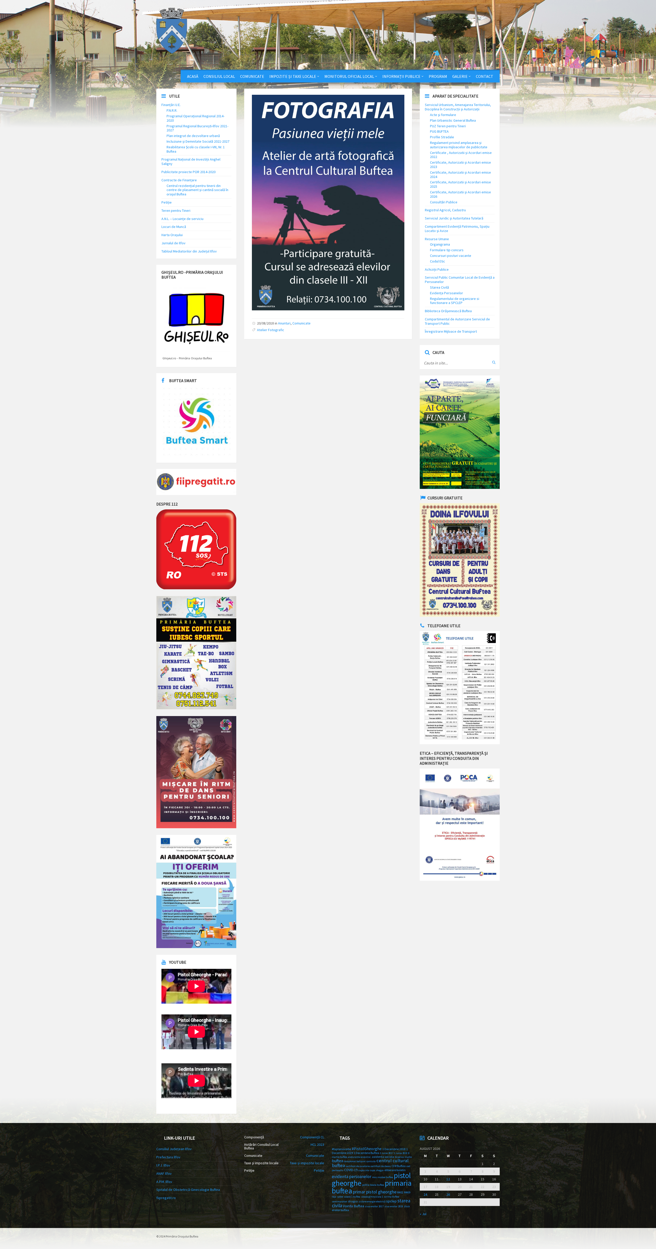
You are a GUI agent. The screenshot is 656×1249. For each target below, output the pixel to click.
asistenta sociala (383, 1157)
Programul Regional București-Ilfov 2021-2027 (197, 128)
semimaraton (339, 1201)
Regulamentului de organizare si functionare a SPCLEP (454, 300)
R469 (407, 1192)
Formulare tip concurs (447, 250)
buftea (337, 1160)
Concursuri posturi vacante (450, 255)
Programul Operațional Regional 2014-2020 (195, 118)
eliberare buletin (395, 1170)
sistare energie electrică (371, 1201)
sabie (340, 1196)
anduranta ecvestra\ (359, 1157)
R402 (400, 1192)
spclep (391, 1201)
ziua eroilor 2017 (374, 1206)
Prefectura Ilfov (168, 1157)
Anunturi (284, 323)
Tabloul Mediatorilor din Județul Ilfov (189, 251)
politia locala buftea (373, 1185)
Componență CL (312, 1137)
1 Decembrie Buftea (366, 1153)
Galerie (460, 76)
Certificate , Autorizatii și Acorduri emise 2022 (461, 154)
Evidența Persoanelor (446, 293)
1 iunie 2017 (386, 1153)
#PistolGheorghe (367, 1148)
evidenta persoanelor (351, 1176)
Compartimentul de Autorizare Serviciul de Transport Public (457, 321)
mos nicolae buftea (382, 1177)
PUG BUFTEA (439, 131)
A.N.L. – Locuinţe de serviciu (182, 218)
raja (334, 1196)
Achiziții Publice (437, 269)
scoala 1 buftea (352, 1196)
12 (448, 1179)
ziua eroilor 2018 (393, 1206)
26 (448, 1194)
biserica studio (403, 1157)
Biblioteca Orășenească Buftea (448, 311)
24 (425, 1194)
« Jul (423, 1214)
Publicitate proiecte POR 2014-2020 (188, 172)
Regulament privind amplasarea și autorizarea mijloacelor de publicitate (458, 144)
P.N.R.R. (172, 110)
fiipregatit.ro (166, 1197)
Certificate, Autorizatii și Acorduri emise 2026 (460, 194)
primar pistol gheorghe (374, 1192)
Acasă (192, 76)
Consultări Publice (443, 202)
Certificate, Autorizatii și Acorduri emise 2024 (460, 174)
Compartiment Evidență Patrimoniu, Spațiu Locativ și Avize (457, 228)
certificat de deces (381, 1166)
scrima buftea (391, 1196)
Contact (484, 76)
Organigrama (440, 244)
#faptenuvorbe (341, 1149)
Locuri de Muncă (173, 226)
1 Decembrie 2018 (393, 1149)
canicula (371, 1161)
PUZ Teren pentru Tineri (448, 126)
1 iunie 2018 (400, 1153)
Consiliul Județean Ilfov (174, 1149)
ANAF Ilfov (164, 1173)
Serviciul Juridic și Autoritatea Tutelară (454, 218)
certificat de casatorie (358, 1166)
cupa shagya (377, 1170)
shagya (353, 1201)
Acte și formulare (443, 114)
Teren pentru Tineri (175, 210)
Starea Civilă (439, 287)
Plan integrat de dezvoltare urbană (193, 135)
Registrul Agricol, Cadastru (445, 210)
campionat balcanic (355, 1161)
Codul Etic (437, 261)
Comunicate (252, 76)
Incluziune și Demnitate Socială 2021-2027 (198, 141)
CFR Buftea (399, 1166)
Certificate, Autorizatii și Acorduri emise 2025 (460, 184)
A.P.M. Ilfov (164, 1181)
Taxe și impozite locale (307, 1163)
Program (438, 76)
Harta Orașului (172, 235)
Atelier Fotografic (270, 330)
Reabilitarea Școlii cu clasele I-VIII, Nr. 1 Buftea (196, 149)
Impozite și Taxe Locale (292, 76)
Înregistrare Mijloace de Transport (451, 331)
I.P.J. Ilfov (163, 1165)
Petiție (166, 202)
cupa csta (363, 1170)
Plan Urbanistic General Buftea (453, 120)
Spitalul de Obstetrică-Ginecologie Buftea (188, 1189)
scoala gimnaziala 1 (372, 1196)
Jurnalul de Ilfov (173, 243)
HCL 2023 (317, 1144)
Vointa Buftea (353, 1206)
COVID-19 (351, 1170)
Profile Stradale (442, 137)
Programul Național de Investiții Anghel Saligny (190, 161)
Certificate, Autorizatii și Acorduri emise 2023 (460, 164)
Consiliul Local (219, 76)
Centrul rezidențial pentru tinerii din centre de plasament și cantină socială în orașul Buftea (197, 190)
